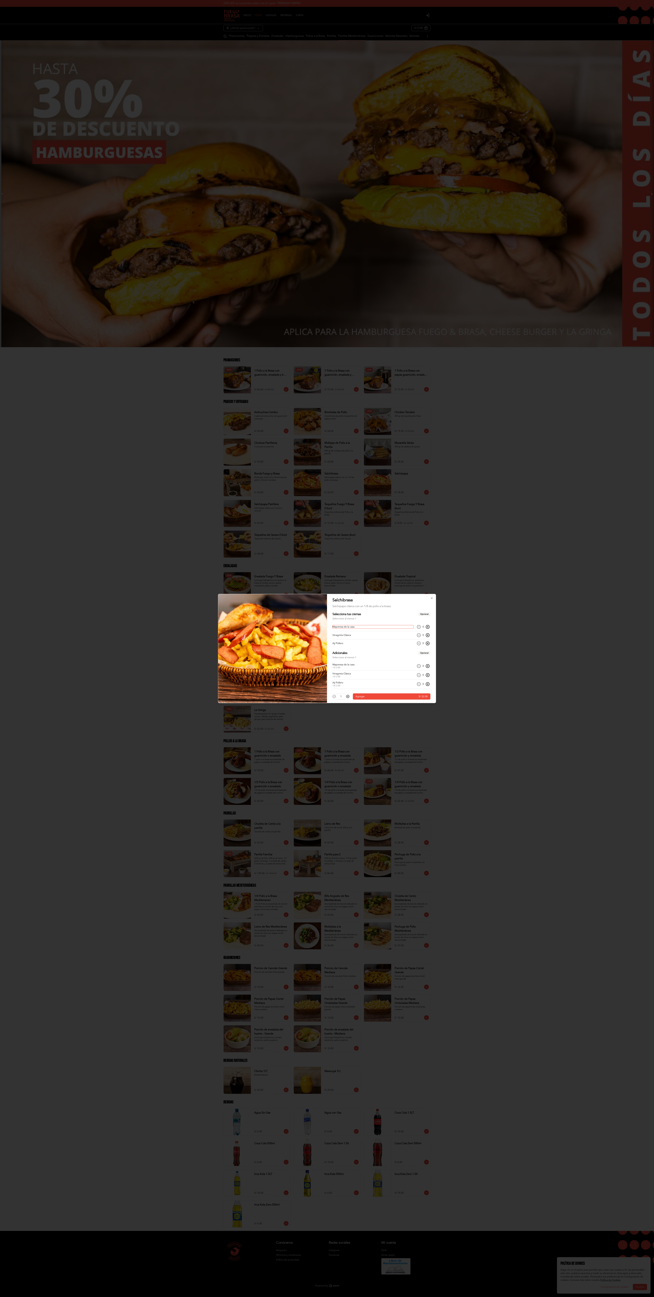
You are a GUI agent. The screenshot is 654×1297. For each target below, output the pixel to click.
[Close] (431, 598)
